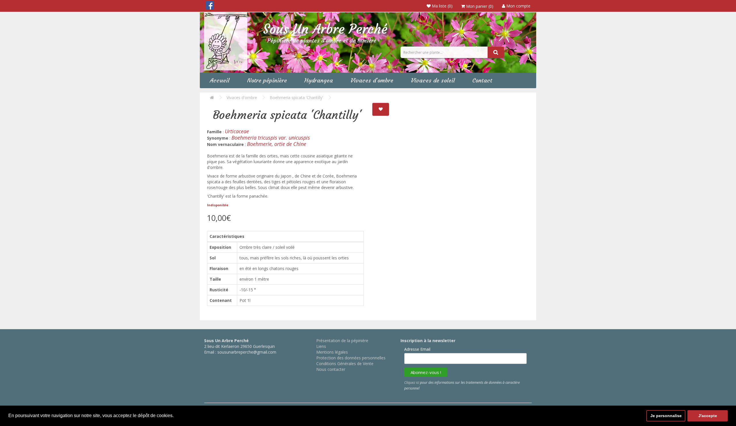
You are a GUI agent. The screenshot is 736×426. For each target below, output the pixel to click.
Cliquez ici (411, 382)
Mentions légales (332, 352)
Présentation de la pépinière (342, 340)
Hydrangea (318, 80)
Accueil (219, 80)
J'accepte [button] (707, 415)
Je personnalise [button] (666, 415)
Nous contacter (330, 369)
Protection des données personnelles (351, 358)
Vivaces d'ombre (371, 80)
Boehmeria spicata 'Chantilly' (296, 97)
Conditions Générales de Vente (344, 363)
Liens (321, 346)
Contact (482, 80)
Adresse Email (417, 349)
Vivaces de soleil (433, 80)
